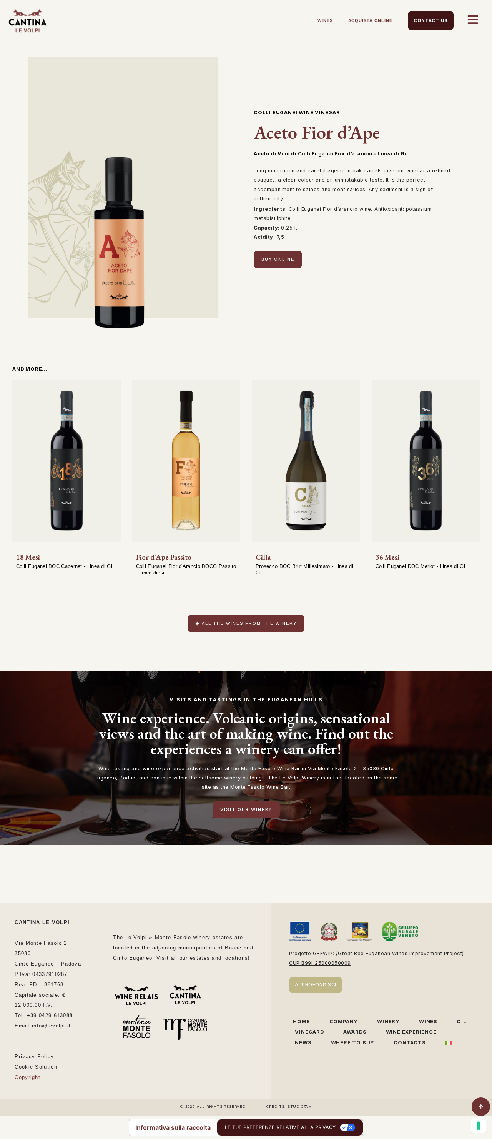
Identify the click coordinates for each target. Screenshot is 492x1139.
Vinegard (309, 1032)
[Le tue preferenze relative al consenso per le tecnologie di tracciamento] (478, 1125)
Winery (388, 1021)
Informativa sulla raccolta (173, 1127)
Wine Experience (411, 1032)
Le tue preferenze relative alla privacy (280, 1127)
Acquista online (370, 20)
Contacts (410, 1043)
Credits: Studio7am (289, 1106)
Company (343, 1021)
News (303, 1043)
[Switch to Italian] (448, 1042)
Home (301, 1021)
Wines (325, 20)
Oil (461, 1021)
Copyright (27, 1077)
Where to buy (353, 1043)
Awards (355, 1032)
